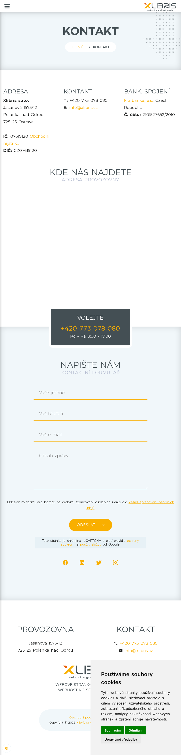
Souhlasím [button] (113, 730)
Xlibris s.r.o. (85, 722)
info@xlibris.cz (83, 107)
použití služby (90, 544)
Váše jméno (52, 392)
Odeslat (86, 525)
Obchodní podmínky (84, 717)
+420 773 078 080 (139, 643)
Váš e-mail (50, 434)
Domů (77, 47)
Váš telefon (51, 413)
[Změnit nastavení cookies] (6, 748)
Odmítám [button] (136, 730)
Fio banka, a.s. (138, 100)
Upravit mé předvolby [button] (121, 739)
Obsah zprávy (53, 455)
